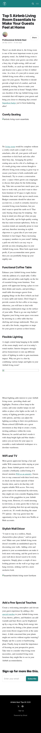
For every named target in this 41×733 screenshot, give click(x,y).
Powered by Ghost (20, 715)
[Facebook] (22, 706)
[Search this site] (33, 4)
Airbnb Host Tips (17, 702)
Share (34, 37)
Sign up (21, 711)
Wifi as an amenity (23, 474)
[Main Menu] (37, 3)
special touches (8, 614)
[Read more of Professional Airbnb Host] (5, 34)
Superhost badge (9, 102)
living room (10, 146)
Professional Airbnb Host (14, 40)
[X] (18, 706)
